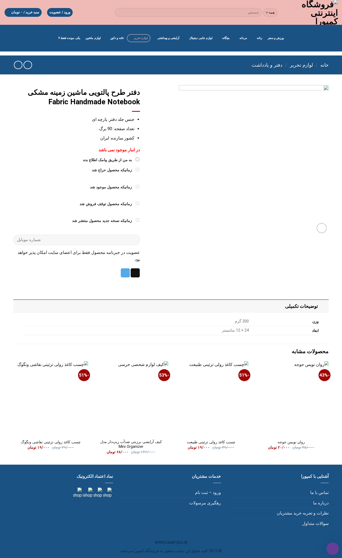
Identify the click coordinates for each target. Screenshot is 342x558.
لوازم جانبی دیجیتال (200, 38)
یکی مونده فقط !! (69, 38)
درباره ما (321, 502)
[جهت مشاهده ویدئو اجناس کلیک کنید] (87, 492)
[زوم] (322, 228)
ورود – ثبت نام (208, 492)
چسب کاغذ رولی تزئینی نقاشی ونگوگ (51, 442)
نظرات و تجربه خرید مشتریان (303, 513)
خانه (324, 65)
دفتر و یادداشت (267, 65)
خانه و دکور (117, 38)
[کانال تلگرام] (97, 492)
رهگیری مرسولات (205, 502)
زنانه (259, 38)
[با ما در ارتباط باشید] (77, 492)
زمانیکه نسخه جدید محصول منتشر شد (102, 220)
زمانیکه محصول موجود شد (111, 187)
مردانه (243, 38)
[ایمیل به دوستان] (135, 272)
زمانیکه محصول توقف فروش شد (106, 204)
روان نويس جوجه (291, 442)
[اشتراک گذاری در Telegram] (125, 272)
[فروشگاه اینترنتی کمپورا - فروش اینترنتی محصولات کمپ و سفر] (312, 12)
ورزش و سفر (276, 38)
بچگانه (226, 38)
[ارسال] (119, 12)
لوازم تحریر (141, 38)
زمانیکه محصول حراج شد (112, 170)
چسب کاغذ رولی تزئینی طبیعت (211, 442)
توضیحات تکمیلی (301, 306)
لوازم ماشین (93, 38)
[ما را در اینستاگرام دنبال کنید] (107, 492)
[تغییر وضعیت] (323, 306)
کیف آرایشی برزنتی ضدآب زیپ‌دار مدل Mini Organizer (131, 444)
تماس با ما (319, 492)
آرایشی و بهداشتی (168, 38)
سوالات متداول (315, 523)
